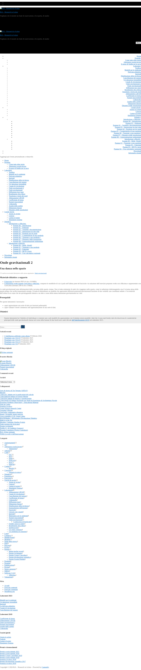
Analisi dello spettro (7, 626)
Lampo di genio (14, 486)
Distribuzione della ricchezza (19, 506)
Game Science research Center (10, 408)
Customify (45, 667)
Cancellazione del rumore (18, 496)
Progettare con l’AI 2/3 (12, 340)
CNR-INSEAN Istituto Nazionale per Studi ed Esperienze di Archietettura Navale (28, 400)
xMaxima (12, 575)
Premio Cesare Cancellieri (18, 555)
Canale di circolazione (16, 494)
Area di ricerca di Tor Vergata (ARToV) (14, 391)
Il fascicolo (8, 282)
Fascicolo (7, 478)
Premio (6, 549)
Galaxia (11, 484)
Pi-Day (6, 547)
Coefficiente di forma (16, 498)
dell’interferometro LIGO (80, 320)
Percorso (7, 545)
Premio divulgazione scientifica (20, 557)
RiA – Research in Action (9, 12)
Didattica (7, 474)
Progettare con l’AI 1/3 (12, 342)
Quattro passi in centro (16, 524)
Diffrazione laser (14, 502)
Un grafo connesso (15, 530)
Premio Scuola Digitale (17, 559)
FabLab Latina (5, 404)
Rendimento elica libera (17, 526)
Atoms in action (5, 637)
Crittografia (4, 369)
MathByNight (9, 537)
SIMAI (6, 571)
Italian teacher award (16, 551)
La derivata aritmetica (7, 606)
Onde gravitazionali (41, 273)
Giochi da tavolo (10, 480)
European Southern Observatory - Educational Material (19, 402)
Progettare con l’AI (11, 344)
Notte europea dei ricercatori (10, 424)
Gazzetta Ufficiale (6, 410)
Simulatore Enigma (15, 488)
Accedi (6, 586)
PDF (6, 543)
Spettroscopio (13, 528)
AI (5, 445)
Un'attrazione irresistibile (8, 602)
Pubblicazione (9, 565)
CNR (6, 453)
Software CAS (9, 573)
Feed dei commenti (11, 589)
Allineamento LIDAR (7, 365)
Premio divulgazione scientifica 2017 (13, 661)
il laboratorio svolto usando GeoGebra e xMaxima (21, 283)
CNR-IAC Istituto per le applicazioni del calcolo (17, 395)
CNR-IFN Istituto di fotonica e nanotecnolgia (16, 398)
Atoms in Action (14, 482)
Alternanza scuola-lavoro (13, 447)
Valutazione (13, 449)
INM (10, 458)
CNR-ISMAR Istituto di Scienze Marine (14, 396)
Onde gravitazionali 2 (7, 622)
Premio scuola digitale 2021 (9, 652)
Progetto (7, 563)
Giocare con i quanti (16, 512)
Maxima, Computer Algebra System (12, 422)
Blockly (3, 393)
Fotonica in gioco (6, 406)
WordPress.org (9, 591)
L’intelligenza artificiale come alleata (17, 336)
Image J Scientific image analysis (11, 414)
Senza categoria (9, 569)
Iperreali (12, 514)
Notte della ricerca (10, 541)
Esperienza (8, 476)
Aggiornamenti (9, 443)
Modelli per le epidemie (8, 600)
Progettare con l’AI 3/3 (12, 338)
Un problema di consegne (18, 532)
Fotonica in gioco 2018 (8, 659)
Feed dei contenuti (10, 587)
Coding (7, 466)
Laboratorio (8, 490)
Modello (7, 539)
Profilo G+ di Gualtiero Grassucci (11, 428)
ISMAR (11, 464)
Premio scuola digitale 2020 (9, 654)
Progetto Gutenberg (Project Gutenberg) (14, 430)
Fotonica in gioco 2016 (8, 663)
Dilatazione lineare (15, 504)
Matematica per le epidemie (18, 516)
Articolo (7, 451)
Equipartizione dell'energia (18, 508)
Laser (6, 534)
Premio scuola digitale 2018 (9, 657)
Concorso (7, 470)
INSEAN (12, 460)
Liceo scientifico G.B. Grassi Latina (12, 416)
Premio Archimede (6, 426)
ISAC (11, 462)
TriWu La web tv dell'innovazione (12, 434)
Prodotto (7, 561)
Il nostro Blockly (6, 363)
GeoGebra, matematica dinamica (11, 412)
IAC (10, 455)
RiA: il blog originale (7, 432)
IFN (10, 456)
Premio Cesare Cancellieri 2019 (11, 656)
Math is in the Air (6, 420)
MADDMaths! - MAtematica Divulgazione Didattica (18, 418)
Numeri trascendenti (7, 367)
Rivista (6, 567)
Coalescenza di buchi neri (22, 522)
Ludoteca (7, 535)
